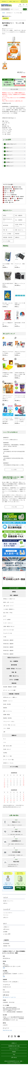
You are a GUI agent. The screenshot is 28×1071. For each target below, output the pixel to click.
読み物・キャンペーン (8, 900)
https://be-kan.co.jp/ (7, 1030)
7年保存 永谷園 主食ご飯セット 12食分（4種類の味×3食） (20, 374)
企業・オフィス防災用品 (9, 192)
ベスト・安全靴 (6, 728)
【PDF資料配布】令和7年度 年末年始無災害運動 (14, 452)
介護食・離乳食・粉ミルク (8, 626)
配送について (8, 147)
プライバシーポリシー (14, 1048)
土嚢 (4, 731)
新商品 (4, 215)
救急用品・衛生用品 (7, 718)
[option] (14, 49)
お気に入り (5, 917)
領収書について (8, 158)
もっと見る (14, 469)
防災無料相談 (6, 943)
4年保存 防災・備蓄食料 (8, 643)
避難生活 (17, 237)
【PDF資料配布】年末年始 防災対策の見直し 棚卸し (13, 459)
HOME (3, 12)
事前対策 (17, 233)
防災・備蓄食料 (18, 215)
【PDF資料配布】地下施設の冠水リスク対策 (13, 465)
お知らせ (5, 903)
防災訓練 (17, 200)
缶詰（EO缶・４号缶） (8, 612)
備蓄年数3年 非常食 (17, 186)
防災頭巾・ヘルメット (8, 700)
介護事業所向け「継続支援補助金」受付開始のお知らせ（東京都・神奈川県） (14, 445)
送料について (8, 151)
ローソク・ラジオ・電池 (8, 759)
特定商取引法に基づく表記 (14, 1046)
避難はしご (6, 198)
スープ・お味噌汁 (7, 619)
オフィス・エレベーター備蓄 (9, 690)
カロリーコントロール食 (8, 629)
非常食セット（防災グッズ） (9, 598)
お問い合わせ (6, 929)
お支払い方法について (10, 144)
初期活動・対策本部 (7, 237)
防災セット (6, 190)
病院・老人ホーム (19, 230)
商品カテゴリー (7, 210)
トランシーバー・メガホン (8, 721)
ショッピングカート (7, 912)
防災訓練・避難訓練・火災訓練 (9, 686)
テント (4, 738)
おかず (4, 616)
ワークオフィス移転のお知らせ (10, 439)
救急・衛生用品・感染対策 (18, 196)
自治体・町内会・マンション (19, 225)
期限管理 (13, 190)
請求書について (8, 162)
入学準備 (6, 202)
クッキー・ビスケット (8, 623)
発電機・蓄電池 (6, 714)
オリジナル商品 (6, 241)
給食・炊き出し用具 (7, 745)
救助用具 (5, 707)
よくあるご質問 (6, 934)
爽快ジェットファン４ (20, 283)
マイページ (5, 915)
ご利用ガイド (6, 927)
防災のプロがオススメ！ (7, 220)
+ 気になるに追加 (14, 89)
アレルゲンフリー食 (7, 633)
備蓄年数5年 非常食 (8, 188)
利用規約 (14, 1051)
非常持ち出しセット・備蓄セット (10, 697)
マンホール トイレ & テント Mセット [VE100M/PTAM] (8, 420)
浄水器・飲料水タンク (8, 200)
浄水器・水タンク (7, 749)
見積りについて (8, 165)
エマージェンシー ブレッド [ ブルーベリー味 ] (20, 397)
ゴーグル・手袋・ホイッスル (9, 725)
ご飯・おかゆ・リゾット (8, 605)
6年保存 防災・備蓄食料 (8, 650)
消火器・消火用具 (7, 704)
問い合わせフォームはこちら (9, 997)
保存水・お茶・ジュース (8, 602)
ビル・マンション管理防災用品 (10, 194)
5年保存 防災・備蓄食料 (8, 647)
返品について (8, 155)
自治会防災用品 (7, 196)
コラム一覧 (14, 506)
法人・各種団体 (18, 220)
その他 (12, 202)
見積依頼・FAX (6, 945)
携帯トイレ (14, 198)
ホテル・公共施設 (7, 233)
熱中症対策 (5, 18)
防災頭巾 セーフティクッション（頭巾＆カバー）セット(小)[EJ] (20, 420)
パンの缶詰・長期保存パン (8, 609)
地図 (4, 967)
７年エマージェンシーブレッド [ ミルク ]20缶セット (8, 397)
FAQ (14, 1054)
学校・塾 (5, 230)
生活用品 (5, 752)
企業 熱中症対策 (7, 186)
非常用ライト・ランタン (8, 763)
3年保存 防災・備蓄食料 (8, 640)
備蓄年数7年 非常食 (18, 188)
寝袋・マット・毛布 (7, 756)
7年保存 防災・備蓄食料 (8, 654)
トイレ (4, 742)
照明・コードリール (7, 711)
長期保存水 (21, 198)
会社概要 (5, 931)
